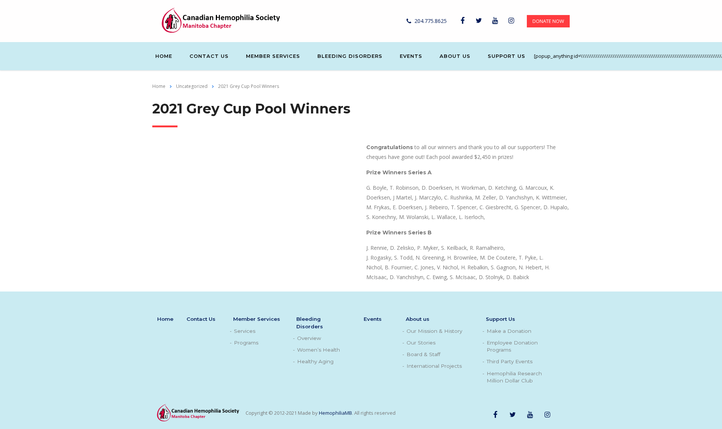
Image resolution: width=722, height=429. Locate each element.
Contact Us (209, 56)
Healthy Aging (315, 361)
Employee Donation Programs (512, 346)
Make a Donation (509, 331)
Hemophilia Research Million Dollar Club (514, 377)
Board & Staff (423, 354)
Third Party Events (509, 361)
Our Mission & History (434, 331)
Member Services (273, 56)
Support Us (506, 56)
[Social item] (462, 21)
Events (411, 56)
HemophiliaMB (335, 412)
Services (244, 331)
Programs (246, 343)
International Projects (434, 366)
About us (455, 56)
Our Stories (421, 343)
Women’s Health (318, 350)
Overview (309, 338)
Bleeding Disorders (349, 56)
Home (163, 56)
